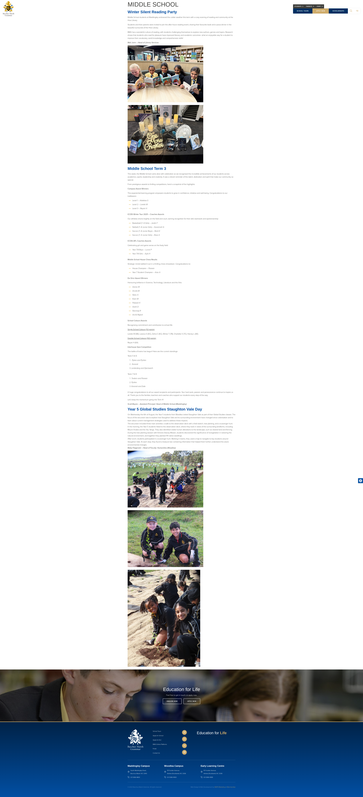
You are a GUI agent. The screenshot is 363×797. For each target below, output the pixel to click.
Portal (154, 749)
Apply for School (158, 736)
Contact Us (156, 753)
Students (297, 6)
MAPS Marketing (220, 787)
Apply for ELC (157, 740)
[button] (360, 480)
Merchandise (231, 787)
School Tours (303, 11)
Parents (309, 6)
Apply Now (320, 11)
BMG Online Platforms (160, 744)
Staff (319, 6)
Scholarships (338, 11)
